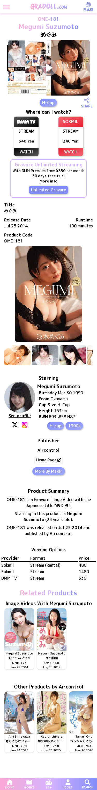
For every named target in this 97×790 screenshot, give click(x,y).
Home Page (46, 460)
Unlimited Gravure (48, 190)
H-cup (55, 426)
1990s (74, 426)
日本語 (88, 9)
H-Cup (48, 102)
